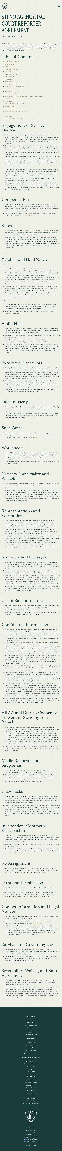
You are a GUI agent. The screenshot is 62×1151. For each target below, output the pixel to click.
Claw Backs (8, 101)
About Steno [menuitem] (31, 1076)
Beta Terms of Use (31, 1130)
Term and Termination (11, 109)
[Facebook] (32, 1145)
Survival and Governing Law (13, 114)
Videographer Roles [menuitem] (31, 1095)
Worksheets (8, 81)
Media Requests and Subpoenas (14, 99)
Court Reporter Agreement (31, 1138)
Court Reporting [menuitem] (31, 1042)
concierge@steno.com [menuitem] (31, 1025)
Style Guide (8, 79)
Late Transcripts (9, 76)
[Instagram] (35, 1145)
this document (28, 215)
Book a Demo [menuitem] (31, 1022)
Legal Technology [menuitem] (31, 1050)
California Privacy (31, 1134)
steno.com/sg (33, 437)
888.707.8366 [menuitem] (31, 1028)
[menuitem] (31, 1032)
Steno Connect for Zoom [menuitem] (31, 1063)
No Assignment (9, 106)
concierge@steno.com (45, 921)
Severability (8, 116)
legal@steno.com (36, 923)
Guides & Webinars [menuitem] (31, 1085)
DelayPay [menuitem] (31, 1047)
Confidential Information (12, 94)
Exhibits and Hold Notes (12, 69)
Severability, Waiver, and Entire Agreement (17, 119)
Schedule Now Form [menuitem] (31, 1020)
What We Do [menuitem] (31, 1039)
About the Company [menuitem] (31, 1080)
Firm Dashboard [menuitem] (31, 1066)
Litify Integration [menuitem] (31, 1071)
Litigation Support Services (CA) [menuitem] (31, 1053)
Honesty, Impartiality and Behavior (15, 84)
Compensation (9, 64)
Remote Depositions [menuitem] (31, 1045)
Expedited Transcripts (11, 74)
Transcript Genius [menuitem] (31, 1061)
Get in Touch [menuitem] (31, 1016)
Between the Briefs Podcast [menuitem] (31, 1103)
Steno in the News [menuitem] (31, 1087)
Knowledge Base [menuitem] (31, 1098)
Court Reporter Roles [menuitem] (31, 1093)
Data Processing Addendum (31, 1136)
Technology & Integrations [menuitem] (31, 1057)
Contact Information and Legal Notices (16, 111)
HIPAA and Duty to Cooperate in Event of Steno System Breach (24, 96)
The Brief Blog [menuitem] (31, 1101)
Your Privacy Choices (32, 1139)
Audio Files (8, 71)
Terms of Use (31, 1128)
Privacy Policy (31, 1132)
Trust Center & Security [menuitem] (31, 1082)
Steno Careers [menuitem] (31, 1090)
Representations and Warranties (14, 86)
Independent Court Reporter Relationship (18, 104)
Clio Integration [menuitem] (31, 1069)
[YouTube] (27, 1145)
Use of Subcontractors (11, 91)
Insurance (8, 89)
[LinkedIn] (30, 1145)
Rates (6, 66)
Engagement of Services (12, 61)
